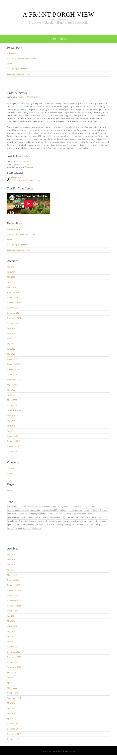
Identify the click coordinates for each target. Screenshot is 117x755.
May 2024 (11, 333)
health (30, 517)
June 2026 (11, 272)
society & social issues (74, 524)
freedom (20, 164)
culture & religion (75, 510)
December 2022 (13, 364)
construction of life (50, 510)
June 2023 (11, 349)
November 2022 (14, 369)
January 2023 (12, 359)
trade (105, 524)
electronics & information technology (23, 513)
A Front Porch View (58, 14)
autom (22, 506)
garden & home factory (83, 513)
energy (43, 513)
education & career (99, 510)
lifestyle (70, 517)
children (93, 506)
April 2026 (11, 282)
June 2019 (11, 425)
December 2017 (13, 441)
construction (35, 510)
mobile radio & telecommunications (22, 521)
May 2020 (11, 415)
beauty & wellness (43, 506)
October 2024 (13, 323)
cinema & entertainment (18, 510)
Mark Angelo (78, 127)
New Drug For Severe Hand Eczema (22, 58)
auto (15, 506)
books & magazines (60, 506)
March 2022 (12, 400)
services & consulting (54, 524)
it (63, 517)
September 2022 (14, 379)
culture (63, 510)
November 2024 (14, 318)
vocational (37, 528)
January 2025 (12, 307)
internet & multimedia (51, 517)
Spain (9, 63)
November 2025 (14, 302)
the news (89, 524)
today (98, 524)
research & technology (26, 524)
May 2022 (11, 390)
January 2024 (12, 338)
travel (10, 528)
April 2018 (11, 431)
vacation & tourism (23, 528)
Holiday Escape (13, 53)
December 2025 (13, 297)
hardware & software (16, 517)
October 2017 (13, 451)
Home (53, 39)
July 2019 (11, 420)
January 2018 (12, 436)
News (29, 161)
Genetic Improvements (17, 68)
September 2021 (14, 410)
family (51, 513)
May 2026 (11, 277)
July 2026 (11, 267)
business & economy (79, 506)
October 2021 (13, 405)
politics (11, 524)
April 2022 (11, 395)
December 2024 (13, 313)
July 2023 (11, 343)
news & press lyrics (78, 521)
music (58, 521)
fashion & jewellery (63, 513)
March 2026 (12, 287)
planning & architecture (98, 521)
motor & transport (46, 521)
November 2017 (14, 446)
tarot (27, 164)
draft (87, 510)
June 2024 (11, 328)
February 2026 (13, 292)
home (38, 517)
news (66, 521)
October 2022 (13, 374)
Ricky (38, 97)
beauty (30, 506)
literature (79, 517)
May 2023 (11, 354)
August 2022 (12, 384)
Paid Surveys (29, 167)
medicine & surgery (93, 517)
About (63, 39)
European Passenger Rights (18, 74)
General (10, 468)
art (9, 506)
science (40, 524)
